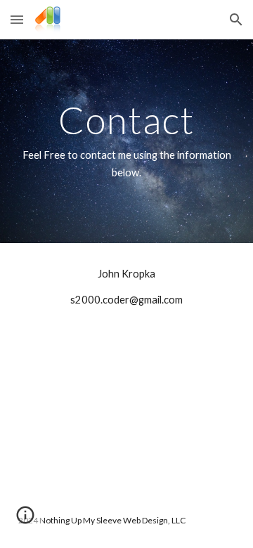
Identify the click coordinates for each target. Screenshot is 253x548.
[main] (126, 141)
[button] (17, 19)
